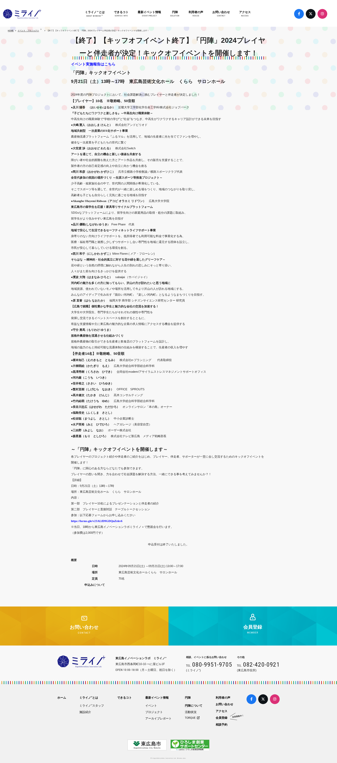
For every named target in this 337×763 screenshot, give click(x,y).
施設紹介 (85, 712)
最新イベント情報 (149, 13)
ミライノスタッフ (91, 705)
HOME (11, 30)
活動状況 (191, 712)
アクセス (245, 13)
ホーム (61, 697)
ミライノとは (95, 13)
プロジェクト (154, 712)
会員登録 (221, 717)
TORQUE (191, 717)
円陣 (174, 13)
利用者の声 (196, 13)
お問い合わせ (221, 13)
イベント (151, 705)
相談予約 (221, 724)
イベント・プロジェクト (28, 30)
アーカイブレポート (158, 718)
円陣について (193, 705)
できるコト (121, 13)
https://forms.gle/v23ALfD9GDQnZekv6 (96, 521)
